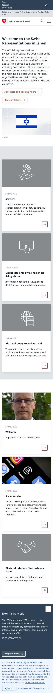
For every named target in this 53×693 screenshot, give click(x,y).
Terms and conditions (35, 682)
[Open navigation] (49, 21)
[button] (48, 609)
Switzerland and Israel (19, 21)
